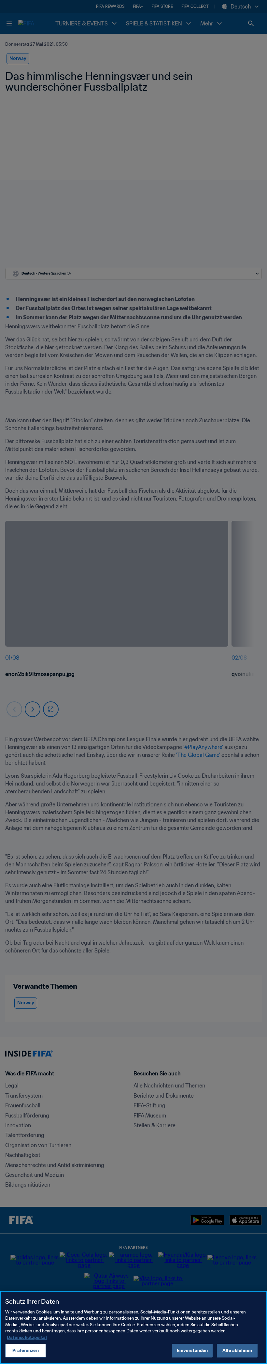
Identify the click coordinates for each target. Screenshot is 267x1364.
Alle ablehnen (237, 1350)
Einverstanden (192, 1350)
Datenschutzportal (27, 1337)
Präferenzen (25, 1350)
